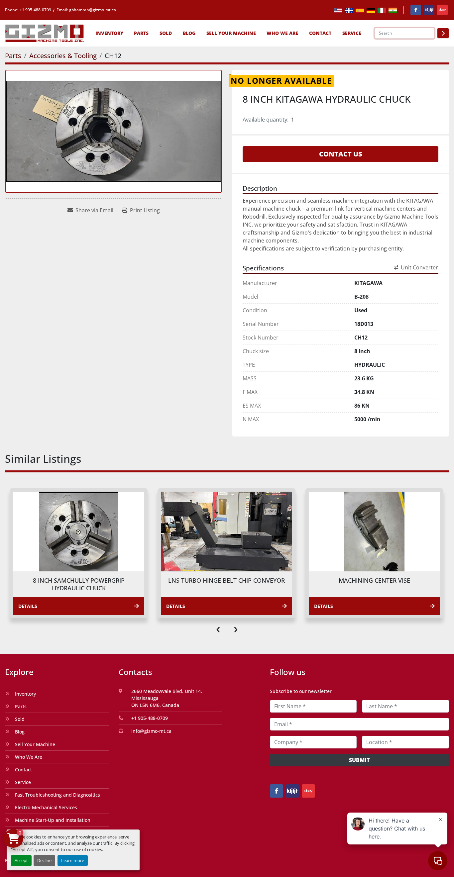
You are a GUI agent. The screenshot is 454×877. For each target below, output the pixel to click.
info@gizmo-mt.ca (151, 731)
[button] (109, 33)
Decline (44, 860)
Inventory (109, 33)
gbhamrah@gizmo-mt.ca (92, 10)
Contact (320, 33)
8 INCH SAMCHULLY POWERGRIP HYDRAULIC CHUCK (79, 584)
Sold (166, 33)
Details (27, 606)
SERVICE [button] (351, 33)
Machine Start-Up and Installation (52, 820)
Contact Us (340, 153)
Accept (21, 860)
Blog (189, 33)
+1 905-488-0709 (35, 10)
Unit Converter (419, 267)
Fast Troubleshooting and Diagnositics (57, 795)
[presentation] (218, 628)
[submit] (443, 33)
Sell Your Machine (231, 33)
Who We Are (282, 33)
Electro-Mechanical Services (46, 807)
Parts (141, 33)
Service (23, 782)
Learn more (72, 860)
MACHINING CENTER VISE (374, 580)
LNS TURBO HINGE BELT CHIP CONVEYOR (226, 580)
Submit (359, 760)
